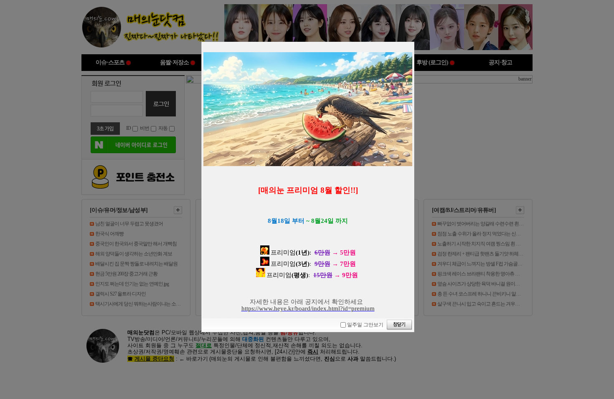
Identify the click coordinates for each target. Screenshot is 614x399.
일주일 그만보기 (365, 325)
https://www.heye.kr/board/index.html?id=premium (308, 308)
